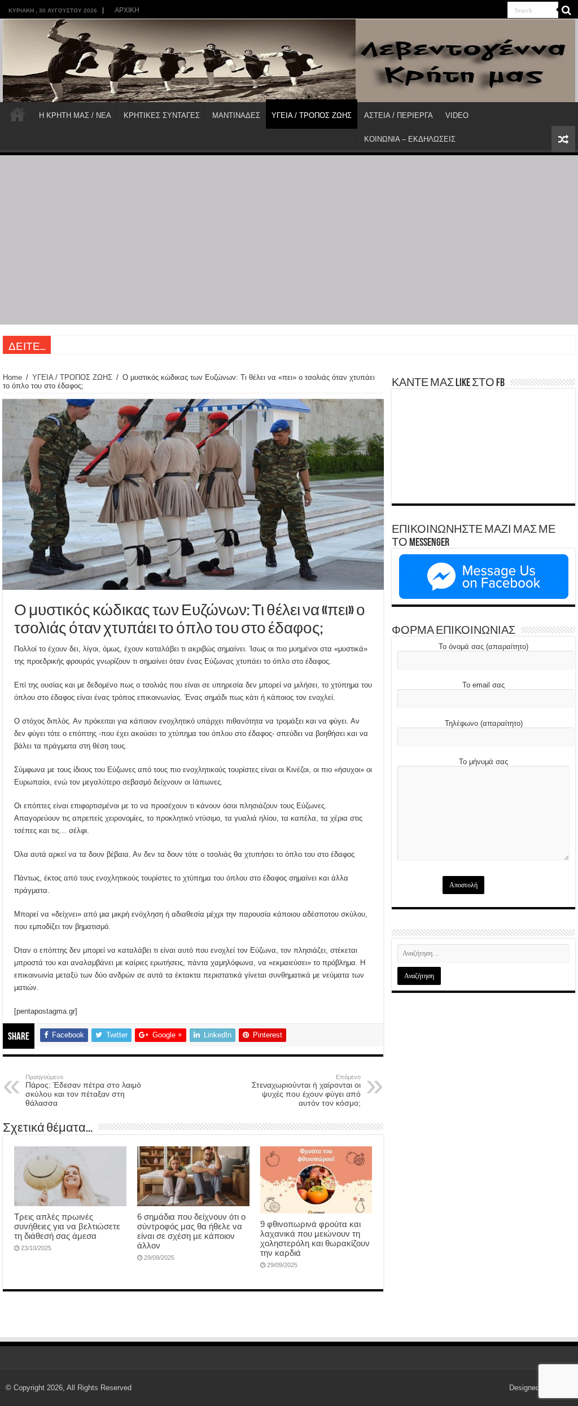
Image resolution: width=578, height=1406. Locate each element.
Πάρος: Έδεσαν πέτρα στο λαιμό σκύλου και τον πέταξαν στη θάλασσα (83, 1090)
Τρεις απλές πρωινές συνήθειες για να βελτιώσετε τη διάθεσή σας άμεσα (67, 1226)
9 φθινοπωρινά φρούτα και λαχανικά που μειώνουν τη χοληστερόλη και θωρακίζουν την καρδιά (315, 1238)
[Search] (566, 10)
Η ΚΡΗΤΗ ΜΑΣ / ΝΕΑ (75, 115)
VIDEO (456, 115)
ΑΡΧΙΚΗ (127, 10)
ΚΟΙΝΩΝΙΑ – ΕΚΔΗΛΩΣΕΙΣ (410, 139)
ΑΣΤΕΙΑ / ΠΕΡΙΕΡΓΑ (398, 115)
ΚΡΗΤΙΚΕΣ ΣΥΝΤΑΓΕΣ (162, 115)
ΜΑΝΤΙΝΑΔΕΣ (236, 115)
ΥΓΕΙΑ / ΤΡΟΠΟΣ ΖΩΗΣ (312, 115)
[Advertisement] (289, 240)
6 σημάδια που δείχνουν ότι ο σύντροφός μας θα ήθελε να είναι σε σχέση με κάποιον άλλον (191, 1231)
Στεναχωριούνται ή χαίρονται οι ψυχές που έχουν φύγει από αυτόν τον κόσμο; (306, 1090)
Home (12, 377)
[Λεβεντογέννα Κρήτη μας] (289, 60)
